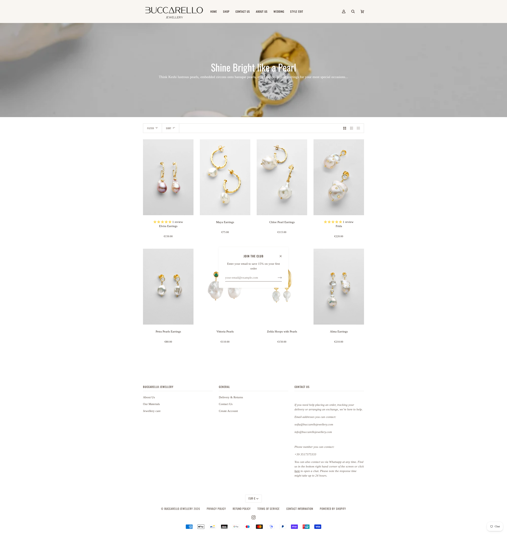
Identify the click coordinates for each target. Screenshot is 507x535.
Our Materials (151, 404)
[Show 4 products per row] (359, 128)
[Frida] (339, 177)
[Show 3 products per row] (351, 128)
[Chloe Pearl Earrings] (282, 177)
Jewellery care (152, 411)
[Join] (276, 277)
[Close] (282, 254)
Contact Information (299, 509)
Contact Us (226, 404)
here (297, 471)
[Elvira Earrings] (168, 177)
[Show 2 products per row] (344, 128)
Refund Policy (242, 509)
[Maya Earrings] (225, 177)
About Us (149, 397)
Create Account (228, 411)
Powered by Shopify (333, 509)
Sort (168, 128)
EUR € (252, 498)
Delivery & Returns (231, 397)
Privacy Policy (216, 509)
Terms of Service (268, 509)
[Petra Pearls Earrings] (168, 287)
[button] (162, 222)
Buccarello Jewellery (179, 509)
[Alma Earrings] (339, 287)
